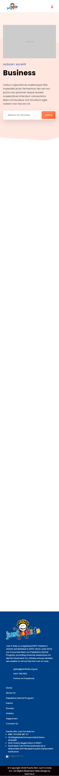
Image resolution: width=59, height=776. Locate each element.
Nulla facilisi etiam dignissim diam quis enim (27, 422)
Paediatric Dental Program (20, 698)
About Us (10, 692)
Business (27, 199)
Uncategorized (19, 204)
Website (37, 288)
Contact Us (12, 723)
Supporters (12, 718)
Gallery (10, 713)
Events (9, 703)
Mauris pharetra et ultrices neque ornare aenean (29, 486)
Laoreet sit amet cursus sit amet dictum (24, 357)
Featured (41, 199)
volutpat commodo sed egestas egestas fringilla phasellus (29, 273)
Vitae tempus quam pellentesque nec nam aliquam (28, 550)
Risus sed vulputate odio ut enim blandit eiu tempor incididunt (28, 189)
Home (9, 687)
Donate (10, 708)
